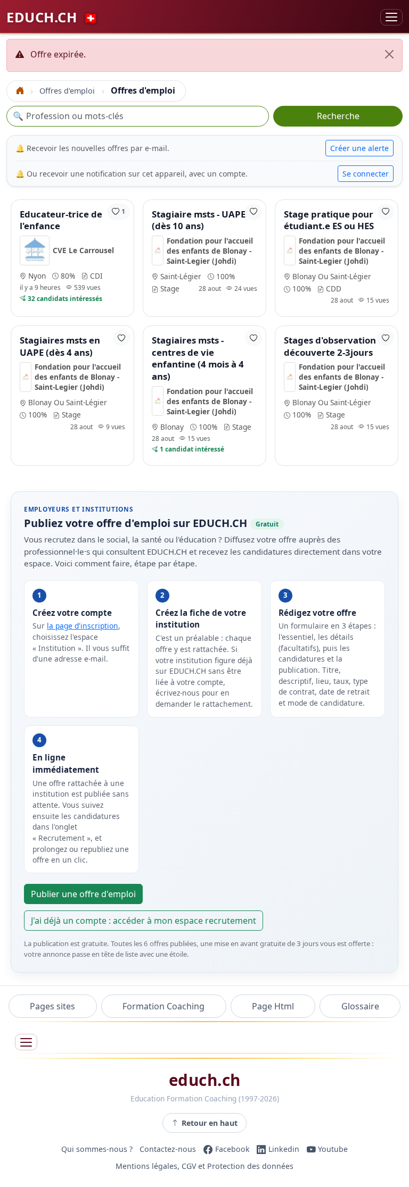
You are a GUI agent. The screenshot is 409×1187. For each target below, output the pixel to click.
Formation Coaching (163, 1006)
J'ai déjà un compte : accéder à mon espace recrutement (143, 920)
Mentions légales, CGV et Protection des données (204, 1166)
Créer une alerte (359, 148)
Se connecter (365, 174)
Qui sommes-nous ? (97, 1149)
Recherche (338, 116)
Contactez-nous (168, 1149)
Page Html (273, 1006)
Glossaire (360, 1006)
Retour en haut (210, 1123)
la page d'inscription (82, 626)
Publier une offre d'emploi (83, 894)
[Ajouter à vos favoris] (253, 212)
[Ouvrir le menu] (26, 1042)
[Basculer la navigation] (391, 17)
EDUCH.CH (52, 17)
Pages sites (52, 1006)
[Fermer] (389, 54)
